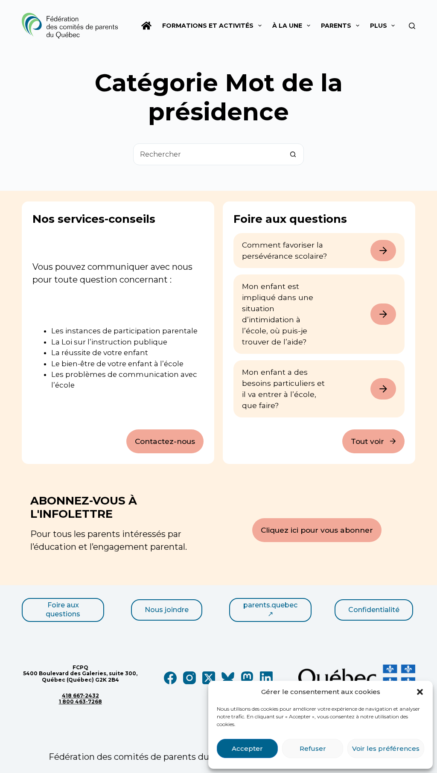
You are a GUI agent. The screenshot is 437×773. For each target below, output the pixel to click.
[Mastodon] (247, 677)
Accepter (247, 748)
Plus (378, 25)
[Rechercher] (412, 26)
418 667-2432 (80, 695)
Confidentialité (373, 610)
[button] (420, 692)
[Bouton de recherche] (293, 154)
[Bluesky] (227, 677)
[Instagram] (189, 677)
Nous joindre (167, 610)
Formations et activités (207, 25)
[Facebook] (170, 677)
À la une (287, 25)
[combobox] (208, 154)
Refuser (313, 748)
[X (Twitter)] (208, 677)
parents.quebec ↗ (270, 609)
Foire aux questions (63, 609)
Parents (336, 25)
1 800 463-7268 (80, 701)
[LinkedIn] (266, 677)
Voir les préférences (386, 748)
